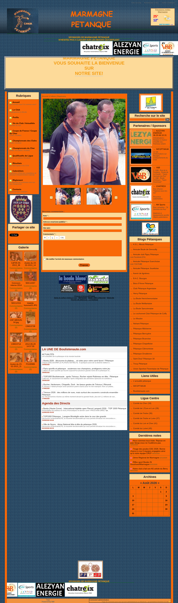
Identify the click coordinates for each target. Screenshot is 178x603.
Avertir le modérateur (168, 2)
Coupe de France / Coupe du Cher (23, 132)
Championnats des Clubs (24, 141)
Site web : (47, 228)
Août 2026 (150, 483)
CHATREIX (161, 186)
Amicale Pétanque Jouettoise (146, 268)
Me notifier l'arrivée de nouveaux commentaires (65, 259)
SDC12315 (16, 303)
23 (166, 505)
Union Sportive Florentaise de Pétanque (150, 369)
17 (133, 505)
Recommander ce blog (151, 2)
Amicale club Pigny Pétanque (146, 254)
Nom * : (46, 216)
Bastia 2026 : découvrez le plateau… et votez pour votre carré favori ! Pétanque (78, 360)
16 (166, 500)
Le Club (16, 110)
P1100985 (30, 364)
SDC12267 (30, 283)
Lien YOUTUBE (136, 264)
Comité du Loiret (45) (142, 428)
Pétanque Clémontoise (143, 348)
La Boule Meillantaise (142, 303)
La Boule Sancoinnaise (143, 308)
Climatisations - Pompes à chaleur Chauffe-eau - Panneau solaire (160, 141)
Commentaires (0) (16, 269)
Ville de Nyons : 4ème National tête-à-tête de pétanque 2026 (70, 424)
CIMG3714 (16, 344)
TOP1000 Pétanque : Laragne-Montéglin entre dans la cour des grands (74, 416)
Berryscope (82, 298)
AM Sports (160, 205)
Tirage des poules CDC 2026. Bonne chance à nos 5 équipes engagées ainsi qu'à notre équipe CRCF (147, 451)
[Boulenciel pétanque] (98, 276)
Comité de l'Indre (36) (142, 413)
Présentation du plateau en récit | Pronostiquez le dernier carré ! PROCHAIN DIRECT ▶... (75, 410)
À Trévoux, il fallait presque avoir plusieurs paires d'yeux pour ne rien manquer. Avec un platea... (78, 387)
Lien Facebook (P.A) (137, 257)
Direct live (110, 298)
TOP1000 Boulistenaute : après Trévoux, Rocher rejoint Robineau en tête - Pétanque (80, 376)
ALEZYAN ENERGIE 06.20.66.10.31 (160, 133)
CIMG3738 (30, 326)
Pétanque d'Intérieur (84, 296)
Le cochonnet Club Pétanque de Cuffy (150, 313)
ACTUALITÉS (48, 354)
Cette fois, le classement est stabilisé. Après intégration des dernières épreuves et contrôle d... (77, 379)
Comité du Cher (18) (142, 403)
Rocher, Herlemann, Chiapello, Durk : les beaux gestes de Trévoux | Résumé (77, 384)
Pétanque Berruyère (142, 333)
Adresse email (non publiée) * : (55, 222)
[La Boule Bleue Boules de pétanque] (73, 276)
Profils (15, 117)
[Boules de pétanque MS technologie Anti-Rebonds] (73, 285)
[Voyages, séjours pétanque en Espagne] (98, 285)
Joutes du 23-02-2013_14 (30, 264)
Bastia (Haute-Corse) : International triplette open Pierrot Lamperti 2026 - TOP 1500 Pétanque (84, 408)
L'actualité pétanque (142, 381)
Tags (48, 600)
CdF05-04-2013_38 (16, 264)
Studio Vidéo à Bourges (97, 298)
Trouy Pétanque (140, 364)
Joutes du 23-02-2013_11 (16, 365)
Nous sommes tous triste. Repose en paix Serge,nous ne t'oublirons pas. (147, 441)
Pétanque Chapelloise (143, 343)
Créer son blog (136, 2)
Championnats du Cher (23, 148)
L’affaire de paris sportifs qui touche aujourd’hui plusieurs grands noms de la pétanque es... (76, 371)
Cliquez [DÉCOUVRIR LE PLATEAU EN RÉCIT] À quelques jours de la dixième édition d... (76, 363)
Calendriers (18, 171)
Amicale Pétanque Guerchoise (146, 261)
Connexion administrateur (99, 600)
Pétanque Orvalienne (142, 354)
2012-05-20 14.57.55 (30, 345)
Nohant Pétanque (141, 323)
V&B (158, 167)
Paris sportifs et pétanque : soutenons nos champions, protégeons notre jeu (76, 368)
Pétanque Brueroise (142, 338)
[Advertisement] (84, 326)
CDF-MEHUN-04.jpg (16, 321)
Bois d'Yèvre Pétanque (143, 283)
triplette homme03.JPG (30, 304)
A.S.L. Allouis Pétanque (143, 244)
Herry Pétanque (140, 293)
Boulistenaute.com (141, 391)
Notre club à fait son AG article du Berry (150, 469)
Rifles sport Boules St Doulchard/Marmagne (141, 463)
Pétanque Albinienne (142, 328)
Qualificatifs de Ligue (22, 156)
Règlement (17, 180)
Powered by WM (48, 602)
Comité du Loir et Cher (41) (145, 423)
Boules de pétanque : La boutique (84, 300)
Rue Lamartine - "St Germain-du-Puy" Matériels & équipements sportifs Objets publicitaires (161, 212)
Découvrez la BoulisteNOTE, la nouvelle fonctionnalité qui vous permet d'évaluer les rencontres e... (79, 418)
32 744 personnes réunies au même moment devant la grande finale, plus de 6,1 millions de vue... (79, 397)
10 (133, 500)
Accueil (16, 102)
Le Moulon (138, 318)
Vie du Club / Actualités (23, 123)
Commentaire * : (49, 234)
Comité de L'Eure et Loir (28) (146, 408)
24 (133, 509)
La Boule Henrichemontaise (145, 298)
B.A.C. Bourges (140, 278)
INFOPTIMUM (162, 149)
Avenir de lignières (141, 273)
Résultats (17, 163)
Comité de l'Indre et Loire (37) (146, 418)
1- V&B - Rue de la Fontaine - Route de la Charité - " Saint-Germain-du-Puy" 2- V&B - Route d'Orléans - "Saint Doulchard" (160, 176)
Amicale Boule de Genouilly (145, 249)
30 (166, 509)
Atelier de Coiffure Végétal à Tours (65, 298)
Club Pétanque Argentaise (144, 288)
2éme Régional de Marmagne (146, 458)
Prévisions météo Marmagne (162, 11)
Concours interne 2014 (16, 284)
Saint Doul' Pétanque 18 (143, 359)
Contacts (16, 189)
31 (133, 513)
